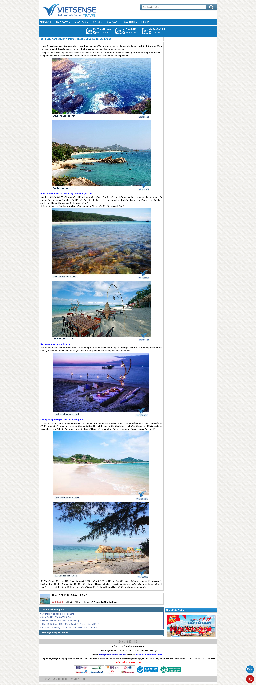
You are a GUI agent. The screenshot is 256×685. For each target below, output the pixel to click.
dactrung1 (94, 32)
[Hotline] (250, 679)
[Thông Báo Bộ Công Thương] (147, 673)
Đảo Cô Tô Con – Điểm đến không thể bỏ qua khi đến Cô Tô (70, 624)
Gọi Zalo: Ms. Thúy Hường (89, 31)
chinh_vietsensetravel (150, 32)
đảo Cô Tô (93, 587)
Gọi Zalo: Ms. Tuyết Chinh (145, 31)
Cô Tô (103, 52)
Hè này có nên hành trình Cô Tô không (60, 620)
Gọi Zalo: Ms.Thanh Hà (118, 31)
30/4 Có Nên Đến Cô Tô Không (57, 617)
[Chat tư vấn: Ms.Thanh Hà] (123, 32)
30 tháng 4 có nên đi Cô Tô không (58, 614)
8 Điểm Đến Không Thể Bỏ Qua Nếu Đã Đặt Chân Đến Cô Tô (71, 627)
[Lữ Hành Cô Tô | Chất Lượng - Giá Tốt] (42, 39)
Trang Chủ (76, 9)
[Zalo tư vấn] (250, 669)
